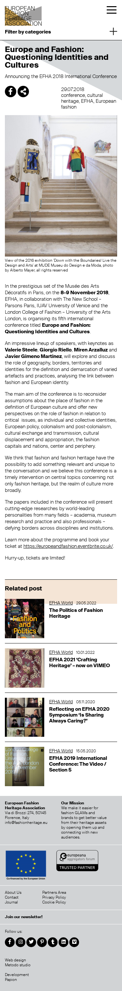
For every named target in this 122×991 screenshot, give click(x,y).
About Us (13, 892)
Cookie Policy (54, 902)
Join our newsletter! (24, 917)
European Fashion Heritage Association (24, 14)
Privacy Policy (54, 897)
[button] (61, 31)
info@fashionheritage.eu (26, 822)
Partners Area (54, 892)
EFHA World (61, 603)
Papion (11, 979)
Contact (12, 897)
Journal (11, 902)
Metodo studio (18, 965)
